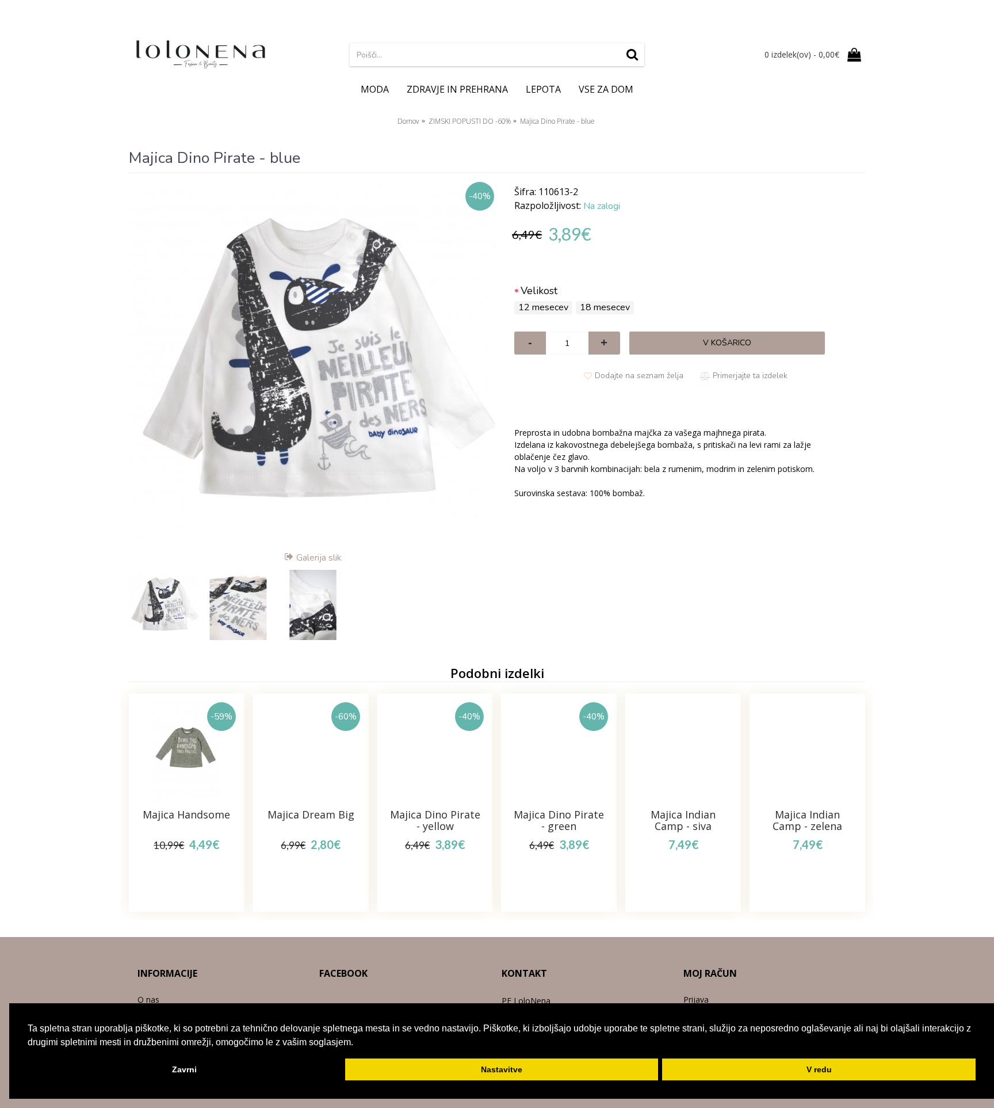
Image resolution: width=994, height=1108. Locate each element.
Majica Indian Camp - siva (683, 820)
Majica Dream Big (310, 814)
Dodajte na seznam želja (639, 375)
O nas (148, 999)
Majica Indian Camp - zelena (807, 820)
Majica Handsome (186, 814)
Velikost (539, 291)
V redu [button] (819, 1069)
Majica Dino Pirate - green (559, 820)
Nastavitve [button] (501, 1069)
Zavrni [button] (184, 1069)
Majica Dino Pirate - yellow (435, 820)
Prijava (696, 999)
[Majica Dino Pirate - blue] (313, 363)
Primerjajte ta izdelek (750, 375)
